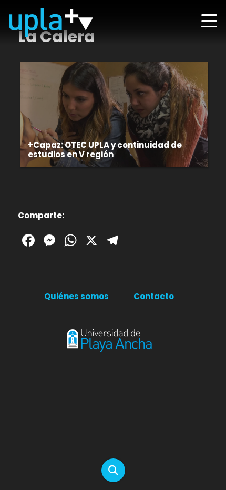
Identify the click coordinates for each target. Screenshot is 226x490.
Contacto (153, 296)
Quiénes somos (76, 296)
